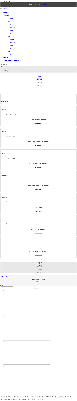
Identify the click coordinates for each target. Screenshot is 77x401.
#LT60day (38, 282)
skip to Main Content (5, 1)
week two (40, 78)
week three (39, 79)
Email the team (45, 4)
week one (40, 76)
